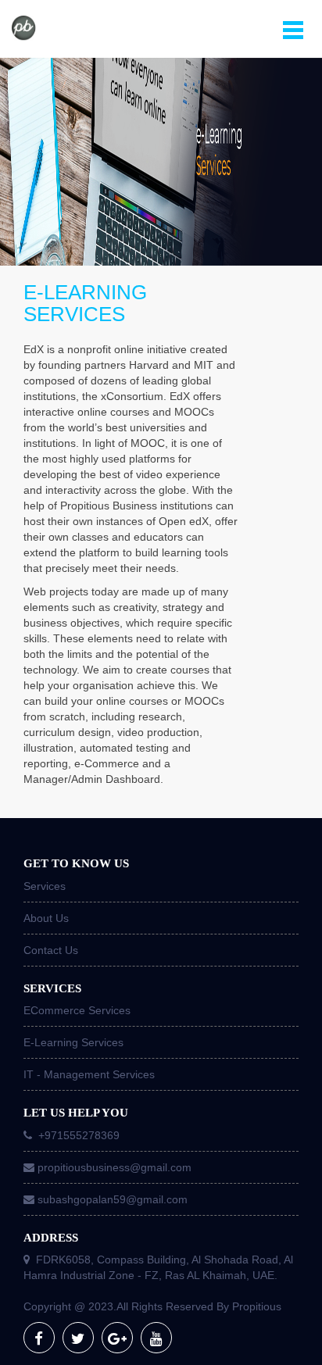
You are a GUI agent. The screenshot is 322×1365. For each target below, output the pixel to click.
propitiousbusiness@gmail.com (114, 1167)
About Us (46, 918)
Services (44, 886)
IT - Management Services (89, 1074)
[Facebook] (39, 1337)
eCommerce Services (77, 1010)
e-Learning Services (73, 1042)
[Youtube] (156, 1337)
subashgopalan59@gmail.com (113, 1199)
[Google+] (117, 1337)
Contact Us (50, 950)
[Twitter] (78, 1337)
